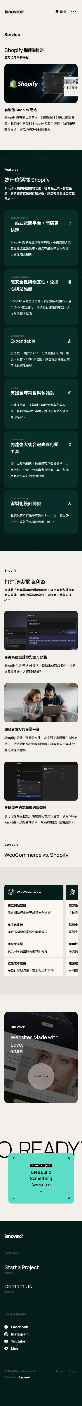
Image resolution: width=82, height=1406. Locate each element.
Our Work (39, 1076)
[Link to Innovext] (24, 1377)
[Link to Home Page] (14, 12)
